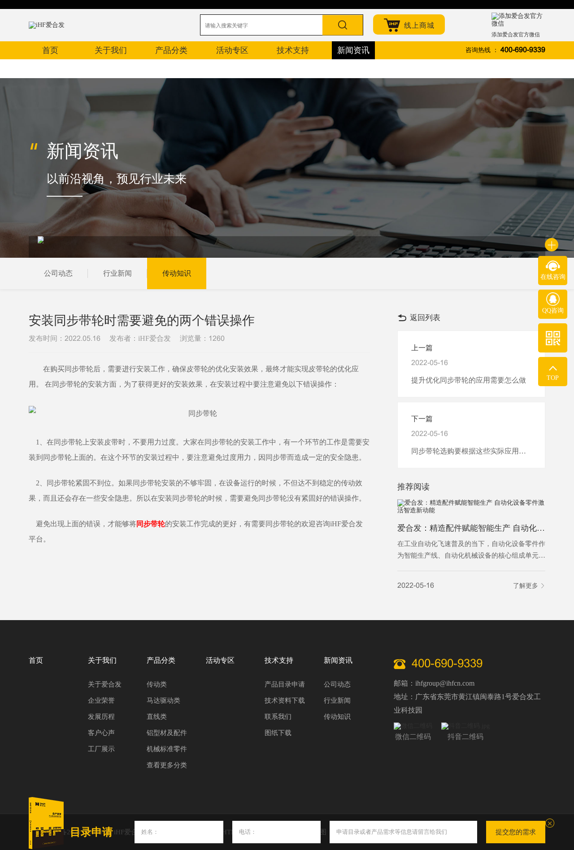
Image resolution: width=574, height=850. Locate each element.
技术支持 (279, 660)
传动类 (157, 684)
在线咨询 (552, 276)
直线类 (157, 716)
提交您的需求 (516, 832)
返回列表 (425, 317)
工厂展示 (101, 749)
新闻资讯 (338, 660)
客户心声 (101, 732)
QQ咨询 (553, 310)
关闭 (549, 823)
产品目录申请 (285, 684)
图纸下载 (278, 732)
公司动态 (58, 273)
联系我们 (278, 716)
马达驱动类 (163, 700)
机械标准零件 (167, 749)
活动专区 (220, 660)
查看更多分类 (167, 765)
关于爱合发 (105, 684)
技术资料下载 (285, 700)
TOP (553, 377)
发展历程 (101, 716)
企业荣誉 (101, 700)
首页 (36, 660)
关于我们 (102, 660)
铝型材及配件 (167, 732)
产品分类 (161, 660)
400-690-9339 (522, 50)
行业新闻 (117, 273)
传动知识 (176, 273)
